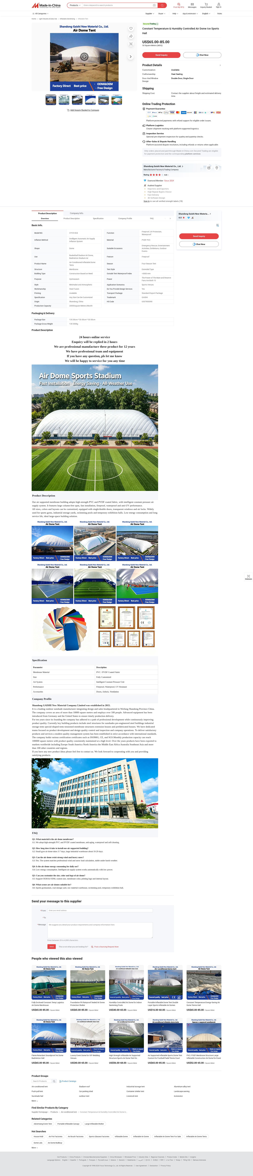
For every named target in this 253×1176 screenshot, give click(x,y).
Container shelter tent (135, 1091)
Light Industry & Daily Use (48, 19)
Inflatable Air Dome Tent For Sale (167, 1136)
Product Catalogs (68, 1081)
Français (92, 1160)
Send (52, 946)
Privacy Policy (166, 1166)
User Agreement (141, 1166)
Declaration (154, 1166)
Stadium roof (84, 1086)
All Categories (40, 13)
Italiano (113, 1160)
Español (73, 1160)
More (34, 1147)
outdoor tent (84, 1096)
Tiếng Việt (186, 1160)
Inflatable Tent (83, 19)
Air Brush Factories (75, 1136)
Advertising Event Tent (43, 1124)
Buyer (161, 13)
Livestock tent (132, 1096)
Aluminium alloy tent (182, 1086)
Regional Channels (157, 1157)
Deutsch (122, 1160)
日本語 (155, 1160)
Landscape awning (181, 1091)
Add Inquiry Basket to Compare (84, 110)
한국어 (147, 1160)
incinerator (178, 1096)
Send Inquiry (161, 55)
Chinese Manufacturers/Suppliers (95, 1157)
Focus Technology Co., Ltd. (109, 1166)
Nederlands (131, 1160)
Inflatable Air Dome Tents (196, 1136)
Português (82, 1160)
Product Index (172, 1157)
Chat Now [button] (203, 55)
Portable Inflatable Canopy (68, 1124)
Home (34, 19)
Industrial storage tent (135, 1086)
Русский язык (103, 1160)
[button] (165, 218)
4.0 (180, 217)
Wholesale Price (130, 1157)
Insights (193, 1157)
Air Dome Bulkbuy (55, 1142)
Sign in (218, 7)
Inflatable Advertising (67, 19)
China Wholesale (116, 1157)
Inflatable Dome (121, 1136)
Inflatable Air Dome (141, 1136)
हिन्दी (161, 1160)
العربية (140, 1160)
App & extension (189, 13)
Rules (219, 13)
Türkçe (178, 1160)
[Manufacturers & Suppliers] (46, 5)
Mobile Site (184, 1157)
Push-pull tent (37, 1091)
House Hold (38, 1136)
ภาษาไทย (169, 1160)
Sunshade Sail (37, 1096)
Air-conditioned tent (40, 1086)
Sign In (147, 201)
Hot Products (62, 1157)
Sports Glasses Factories (99, 1136)
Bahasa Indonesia (199, 1160)
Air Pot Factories (55, 1136)
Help (174, 13)
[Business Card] (217, 225)
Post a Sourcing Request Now (105, 946)
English (65, 1160)
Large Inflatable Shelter (94, 1124)
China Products (75, 1157)
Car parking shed (86, 1091)
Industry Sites (143, 1157)
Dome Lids (38, 1142)
